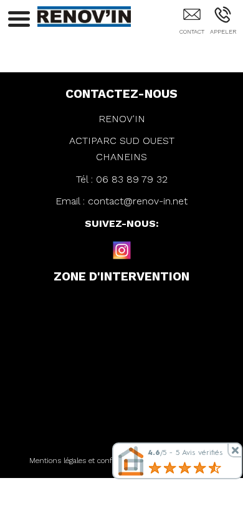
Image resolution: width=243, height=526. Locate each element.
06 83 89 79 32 (132, 179)
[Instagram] (121, 250)
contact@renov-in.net (138, 201)
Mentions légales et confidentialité (87, 460)
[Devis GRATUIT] (191, 23)
